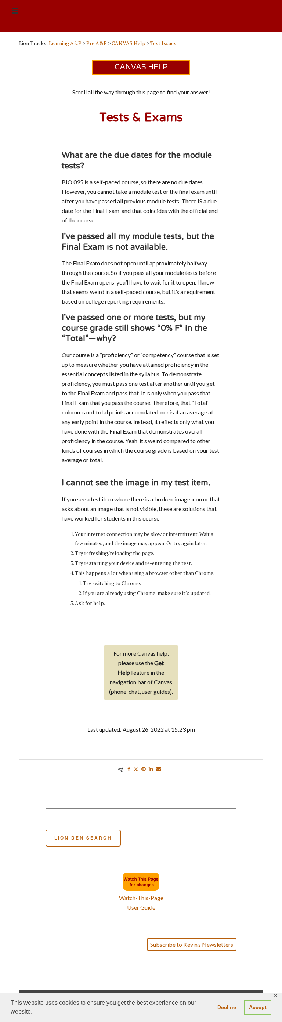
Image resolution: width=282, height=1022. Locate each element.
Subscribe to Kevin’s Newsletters (191, 944)
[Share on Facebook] (128, 769)
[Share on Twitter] (135, 769)
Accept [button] (258, 1007)
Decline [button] (226, 1007)
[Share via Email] (158, 769)
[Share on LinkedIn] (151, 769)
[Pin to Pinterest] (143, 769)
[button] (141, 980)
